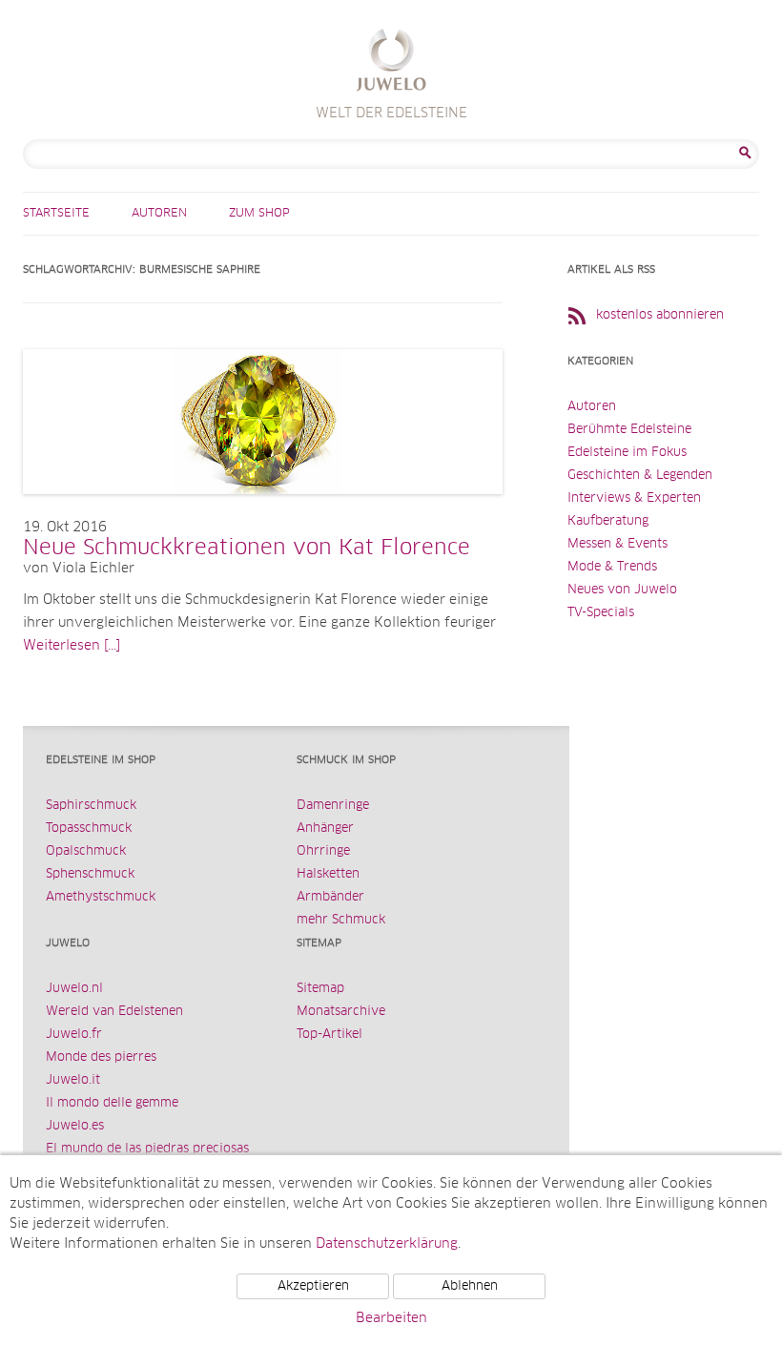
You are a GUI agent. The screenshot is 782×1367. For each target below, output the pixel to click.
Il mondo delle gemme (112, 1103)
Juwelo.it (73, 1080)
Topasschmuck (89, 828)
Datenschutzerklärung (387, 1244)
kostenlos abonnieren (660, 315)
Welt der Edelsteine (391, 62)
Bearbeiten (391, 1318)
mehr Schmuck (341, 920)
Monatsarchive (341, 1011)
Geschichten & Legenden (639, 475)
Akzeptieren (313, 1286)
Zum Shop (259, 213)
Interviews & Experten (634, 498)
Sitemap (320, 989)
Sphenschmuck (90, 874)
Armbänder (330, 897)
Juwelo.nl (74, 989)
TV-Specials (600, 613)
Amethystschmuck (100, 897)
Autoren (159, 213)
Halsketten (328, 874)
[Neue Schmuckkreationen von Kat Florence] (263, 513)
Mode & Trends (612, 567)
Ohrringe (323, 851)
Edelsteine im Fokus (627, 452)
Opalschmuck (86, 851)
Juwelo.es (75, 1126)
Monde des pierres (101, 1057)
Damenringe (333, 805)
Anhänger (325, 828)
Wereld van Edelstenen (114, 1011)
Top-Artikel (329, 1034)
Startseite (56, 213)
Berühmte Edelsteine (629, 430)
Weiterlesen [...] (71, 645)
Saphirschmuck (91, 805)
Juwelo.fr (74, 1034)
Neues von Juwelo (622, 590)
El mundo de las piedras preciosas (147, 1149)
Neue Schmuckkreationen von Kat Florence (246, 548)
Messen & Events (617, 544)
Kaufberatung (607, 521)
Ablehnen (470, 1286)
